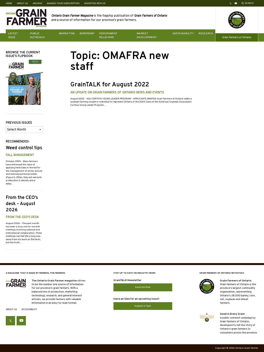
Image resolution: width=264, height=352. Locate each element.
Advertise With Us (95, 3)
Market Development (147, 35)
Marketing (67, 33)
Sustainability (183, 33)
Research (205, 33)
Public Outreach (37, 35)
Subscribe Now (143, 287)
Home (9, 3)
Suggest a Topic (142, 306)
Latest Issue (13, 35)
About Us (22, 3)
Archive (37, 3)
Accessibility (29, 309)
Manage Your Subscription (63, 3)
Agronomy (87, 33)
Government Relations (108, 35)
